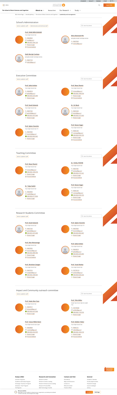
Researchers (52, 10)
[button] (6, 5)
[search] (99, 5)
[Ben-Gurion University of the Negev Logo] (59, 5)
